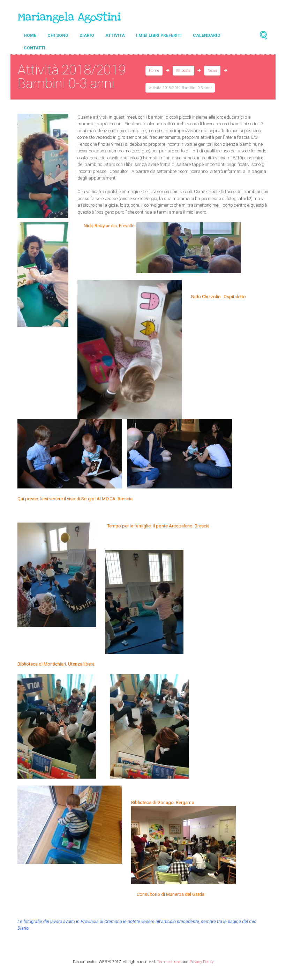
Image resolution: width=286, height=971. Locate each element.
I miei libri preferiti (159, 35)
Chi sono (57, 35)
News (212, 70)
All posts (183, 70)
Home (30, 35)
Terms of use (169, 961)
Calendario (206, 35)
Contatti (34, 48)
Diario (87, 35)
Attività (115, 35)
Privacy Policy (201, 961)
